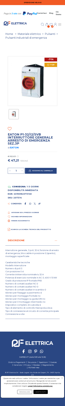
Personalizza (24, 392)
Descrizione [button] (16, 240)
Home (9, 33)
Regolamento (48, 365)
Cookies (53, 362)
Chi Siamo (58, 13)
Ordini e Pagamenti (16, 362)
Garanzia (18, 365)
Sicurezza (32, 362)
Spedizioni (43, 362)
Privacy (27, 365)
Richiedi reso (33, 367)
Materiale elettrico (29, 33)
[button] (41, 171)
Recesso (36, 365)
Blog (51, 13)
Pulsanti (50, 33)
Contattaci (42, 13)
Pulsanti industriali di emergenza (26, 37)
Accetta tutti (40, 392)
